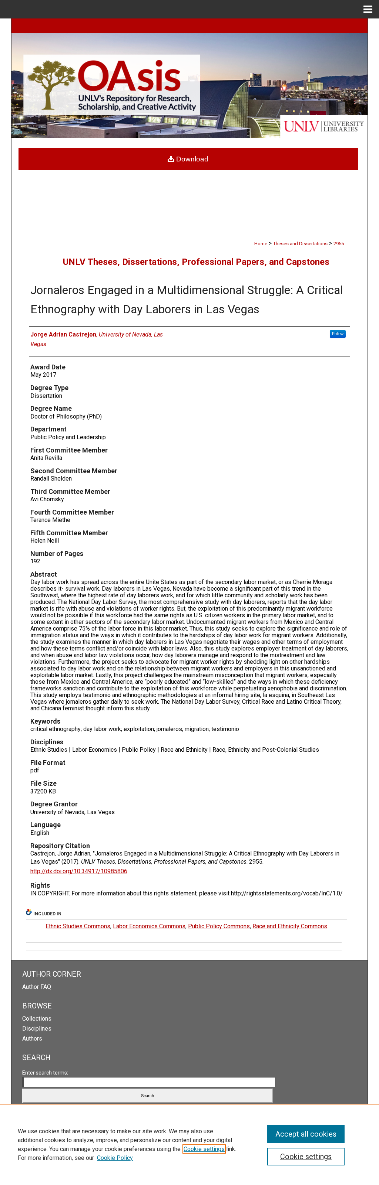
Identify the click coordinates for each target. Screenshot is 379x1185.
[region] (189, 1144)
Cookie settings (204, 1148)
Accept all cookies (305, 1134)
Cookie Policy (115, 1157)
